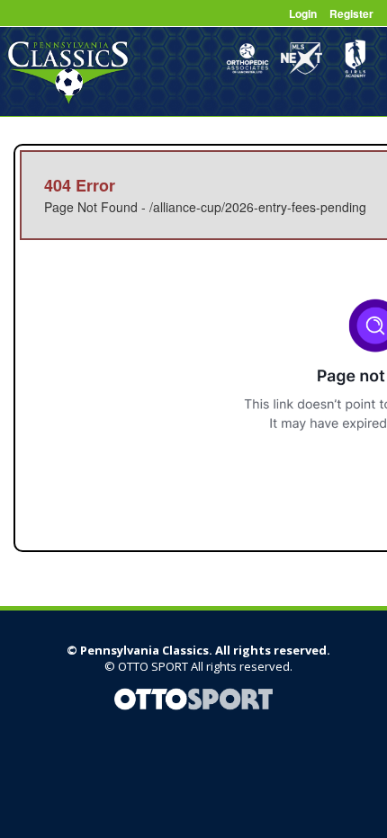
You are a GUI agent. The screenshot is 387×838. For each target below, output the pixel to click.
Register (351, 13)
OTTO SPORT (153, 666)
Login (303, 13)
